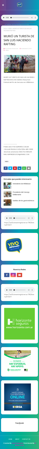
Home (10, 439)
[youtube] (19, 275)
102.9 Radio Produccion (11, 48)
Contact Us (26, 439)
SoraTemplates (17, 443)
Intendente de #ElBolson (22, 184)
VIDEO (10, 28)
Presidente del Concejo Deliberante (21, 193)
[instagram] (13, 275)
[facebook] (6, 275)
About (17, 439)
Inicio (5, 28)
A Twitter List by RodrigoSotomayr (17, 24)
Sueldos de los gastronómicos (23, 200)
